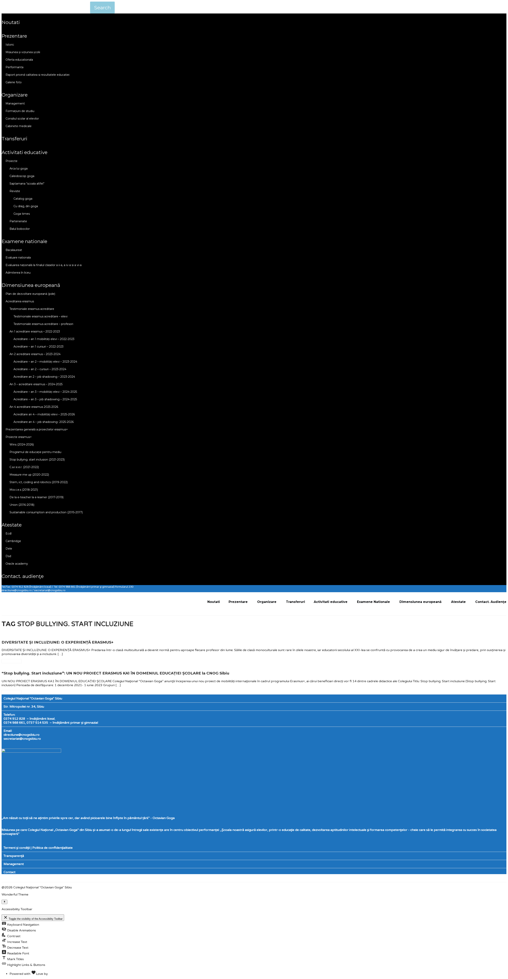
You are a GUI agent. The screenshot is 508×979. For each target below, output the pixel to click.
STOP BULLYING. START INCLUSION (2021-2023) (37, 459)
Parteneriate (18, 221)
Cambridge (13, 541)
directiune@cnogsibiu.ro (21, 735)
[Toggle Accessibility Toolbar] (4, 902)
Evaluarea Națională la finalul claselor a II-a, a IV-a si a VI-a (44, 265)
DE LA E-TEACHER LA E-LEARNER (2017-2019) (37, 497)
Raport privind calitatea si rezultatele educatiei (37, 75)
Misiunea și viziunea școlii (23, 52)
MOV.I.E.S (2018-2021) (24, 489)
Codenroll (56, 974)
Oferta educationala (19, 59)
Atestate (12, 525)
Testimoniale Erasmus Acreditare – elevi (40, 316)
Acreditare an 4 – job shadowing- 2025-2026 (43, 422)
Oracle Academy (17, 563)
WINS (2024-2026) (22, 444)
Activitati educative (24, 152)
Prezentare (14, 36)
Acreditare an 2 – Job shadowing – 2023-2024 (44, 376)
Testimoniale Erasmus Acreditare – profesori (43, 324)
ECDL (9, 533)
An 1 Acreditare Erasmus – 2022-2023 (35, 331)
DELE (9, 548)
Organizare (15, 95)
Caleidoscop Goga (22, 176)
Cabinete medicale (19, 126)
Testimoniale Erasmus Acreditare (32, 309)
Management (15, 103)
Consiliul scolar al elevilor (22, 118)
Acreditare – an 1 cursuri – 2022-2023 (38, 346)
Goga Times (21, 214)
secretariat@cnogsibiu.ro (22, 739)
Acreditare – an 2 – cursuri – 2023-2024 (39, 369)
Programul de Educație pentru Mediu (35, 452)
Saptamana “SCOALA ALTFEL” (27, 183)
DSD (8, 556)
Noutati (11, 22)
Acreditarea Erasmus (20, 301)
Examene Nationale (24, 241)
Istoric (10, 44)
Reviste (15, 191)
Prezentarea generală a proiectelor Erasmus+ (37, 429)
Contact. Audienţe (23, 576)
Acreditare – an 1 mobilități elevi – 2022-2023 (43, 339)
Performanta (14, 67)
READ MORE (11, 661)
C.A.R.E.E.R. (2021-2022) (24, 467)
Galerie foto (14, 82)
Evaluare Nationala (18, 257)
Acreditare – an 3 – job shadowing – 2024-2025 (45, 399)
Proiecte (11, 161)
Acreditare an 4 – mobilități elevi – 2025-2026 (44, 414)
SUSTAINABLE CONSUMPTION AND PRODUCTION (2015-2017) (46, 512)
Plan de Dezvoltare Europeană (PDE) (30, 294)
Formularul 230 (124, 586)
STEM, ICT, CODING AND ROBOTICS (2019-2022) (39, 482)
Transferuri (14, 139)
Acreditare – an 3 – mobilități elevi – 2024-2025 (45, 392)
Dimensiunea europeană (31, 285)
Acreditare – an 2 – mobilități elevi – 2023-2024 (45, 361)
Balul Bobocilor (20, 229)
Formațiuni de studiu (20, 111)
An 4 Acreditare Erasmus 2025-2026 (34, 407)
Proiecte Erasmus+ (19, 437)
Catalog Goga (22, 198)
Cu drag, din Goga (25, 206)
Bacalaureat (14, 250)
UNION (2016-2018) (22, 505)
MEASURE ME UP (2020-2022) (29, 474)
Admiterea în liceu (18, 272)
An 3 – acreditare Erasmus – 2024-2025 (36, 384)
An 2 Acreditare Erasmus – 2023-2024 (35, 354)
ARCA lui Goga (19, 168)
